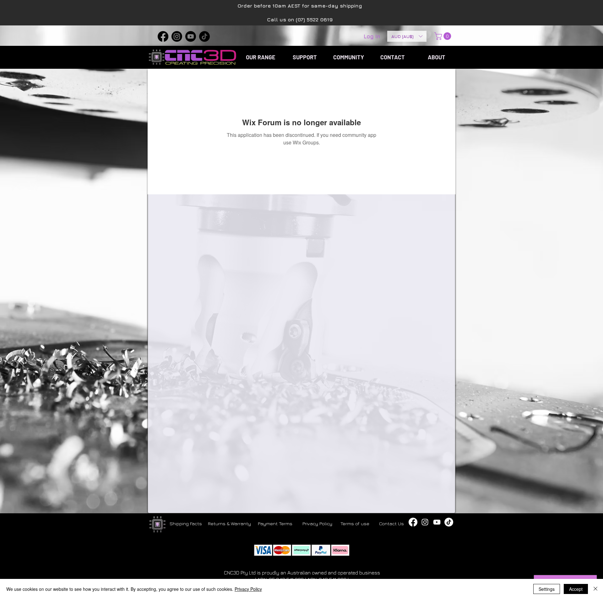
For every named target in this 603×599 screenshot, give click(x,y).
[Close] (595, 589)
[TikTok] (204, 36)
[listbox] (406, 36)
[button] (406, 36)
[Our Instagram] (425, 522)
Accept (576, 589)
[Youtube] (190, 36)
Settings (547, 589)
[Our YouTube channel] (436, 522)
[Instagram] (176, 36)
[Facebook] (163, 36)
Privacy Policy (248, 589)
